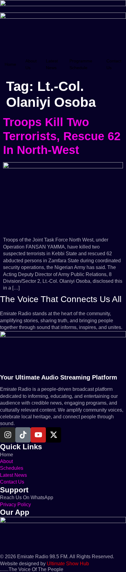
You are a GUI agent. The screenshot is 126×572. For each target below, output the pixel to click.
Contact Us (113, 64)
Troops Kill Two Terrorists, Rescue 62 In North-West (61, 136)
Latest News (52, 64)
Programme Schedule (80, 64)
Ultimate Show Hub (68, 563)
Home (10, 64)
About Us (31, 64)
